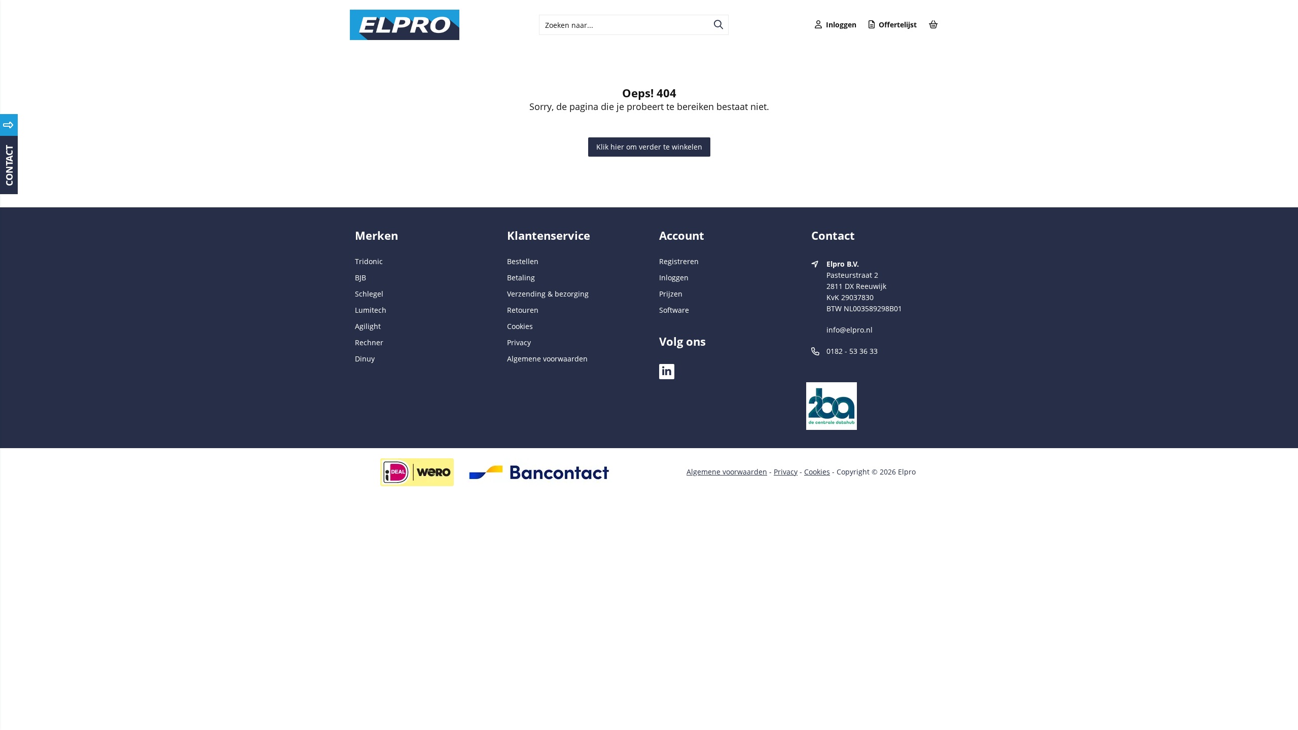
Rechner (369, 342)
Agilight (368, 326)
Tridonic (369, 261)
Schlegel (369, 294)
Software (674, 310)
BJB (360, 277)
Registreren (679, 261)
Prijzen (670, 294)
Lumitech (370, 310)
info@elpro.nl (849, 330)
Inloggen (674, 277)
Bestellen (522, 261)
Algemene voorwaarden (547, 358)
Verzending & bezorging (548, 294)
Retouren (522, 310)
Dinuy (365, 358)
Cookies (520, 326)
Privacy (519, 342)
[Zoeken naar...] (718, 25)
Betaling (521, 277)
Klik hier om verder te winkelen (649, 147)
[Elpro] (404, 37)
